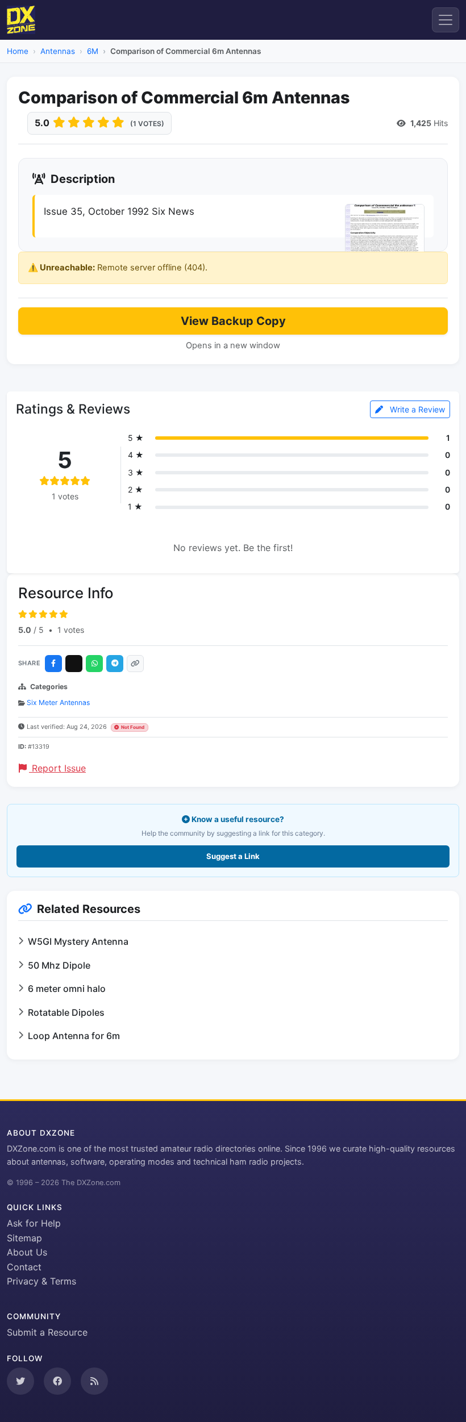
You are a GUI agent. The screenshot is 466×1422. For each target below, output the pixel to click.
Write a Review (416, 409)
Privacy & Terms (41, 1281)
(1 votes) (147, 123)
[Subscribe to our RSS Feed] (94, 1381)
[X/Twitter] (73, 663)
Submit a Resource (47, 1332)
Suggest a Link (233, 856)
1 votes (70, 630)
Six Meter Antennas (58, 702)
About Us (27, 1252)
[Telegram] (114, 663)
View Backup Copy (233, 321)
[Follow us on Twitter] (20, 1381)
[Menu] (445, 19)
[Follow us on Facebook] (57, 1381)
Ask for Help (34, 1223)
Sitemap (24, 1238)
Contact (24, 1267)
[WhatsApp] (94, 663)
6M (92, 51)
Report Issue (57, 768)
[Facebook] (53, 663)
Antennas (57, 51)
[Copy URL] (135, 663)
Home (17, 51)
